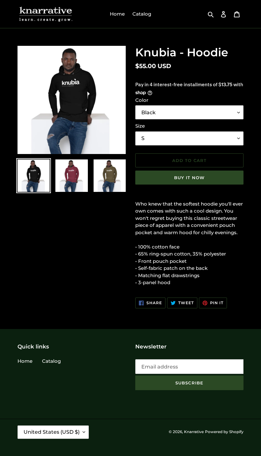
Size (140, 126)
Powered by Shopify (224, 431)
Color (141, 100)
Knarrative (194, 431)
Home (25, 361)
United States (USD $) (52, 432)
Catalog (51, 361)
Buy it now (189, 177)
